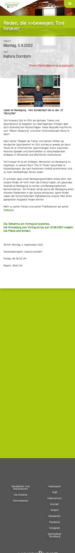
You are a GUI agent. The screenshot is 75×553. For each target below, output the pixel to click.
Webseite (8, 210)
